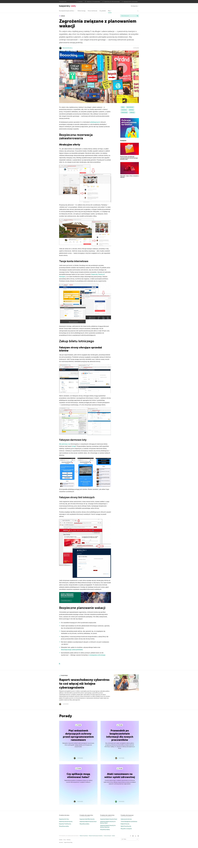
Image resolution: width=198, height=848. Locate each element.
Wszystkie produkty (64, 826)
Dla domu (80, 1)
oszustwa (123, 109)
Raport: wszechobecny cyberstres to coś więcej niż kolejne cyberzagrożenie (84, 683)
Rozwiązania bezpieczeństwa (66, 10)
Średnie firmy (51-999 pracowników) (112, 1)
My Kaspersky (134, 6)
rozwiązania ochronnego (97, 655)
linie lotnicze (130, 107)
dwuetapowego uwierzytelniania (72, 649)
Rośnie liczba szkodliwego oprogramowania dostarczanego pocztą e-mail (129, 158)
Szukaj (137, 15)
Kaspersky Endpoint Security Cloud (88, 821)
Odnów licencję (81, 10)
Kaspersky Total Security (65, 823)
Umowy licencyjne (107, 835)
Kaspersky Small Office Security (87, 819)
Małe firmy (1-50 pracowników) (93, 1)
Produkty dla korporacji (127, 815)
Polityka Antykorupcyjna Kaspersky (96, 835)
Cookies (113, 835)
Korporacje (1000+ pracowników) (131, 1)
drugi (73, 446)
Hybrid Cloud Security (126, 826)
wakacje (63, 15)
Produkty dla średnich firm (107, 815)
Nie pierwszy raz (64, 444)
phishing (131, 109)
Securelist (61, 842)
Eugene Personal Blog (68, 842)
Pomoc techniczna (92, 10)
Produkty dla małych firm (86, 815)
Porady (79, 725)
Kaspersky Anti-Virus (64, 819)
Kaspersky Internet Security (65, 821)
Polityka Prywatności (84, 835)
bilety (122, 107)
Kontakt (60, 839)
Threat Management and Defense (129, 821)
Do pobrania (103, 10)
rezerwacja (124, 112)
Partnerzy (68, 839)
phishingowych (95, 122)
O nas (64, 839)
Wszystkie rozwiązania (126, 828)
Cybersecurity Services (126, 819)
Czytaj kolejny (64, 675)
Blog (109, 10)
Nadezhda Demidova (67, 48)
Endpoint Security (125, 823)
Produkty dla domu (64, 815)
